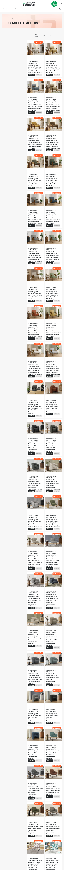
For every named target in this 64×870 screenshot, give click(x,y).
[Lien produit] (35, 58)
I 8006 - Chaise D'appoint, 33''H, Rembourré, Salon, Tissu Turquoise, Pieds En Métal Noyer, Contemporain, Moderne (53, 752)
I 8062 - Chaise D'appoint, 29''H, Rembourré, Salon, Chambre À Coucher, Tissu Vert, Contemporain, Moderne (52, 677)
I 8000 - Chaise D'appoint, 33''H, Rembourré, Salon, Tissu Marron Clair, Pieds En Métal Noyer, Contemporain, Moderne (53, 828)
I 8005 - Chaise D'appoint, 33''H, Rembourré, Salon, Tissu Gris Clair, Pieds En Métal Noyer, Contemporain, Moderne (35, 790)
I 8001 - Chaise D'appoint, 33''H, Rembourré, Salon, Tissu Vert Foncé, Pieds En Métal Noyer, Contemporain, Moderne (35, 828)
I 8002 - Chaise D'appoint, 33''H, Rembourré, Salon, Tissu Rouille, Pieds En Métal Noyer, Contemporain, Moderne (53, 789)
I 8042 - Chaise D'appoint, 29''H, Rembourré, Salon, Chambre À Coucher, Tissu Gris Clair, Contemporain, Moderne (34, 715)
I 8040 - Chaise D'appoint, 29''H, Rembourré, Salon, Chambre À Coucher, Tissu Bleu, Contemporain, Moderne (34, 752)
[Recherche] (60, 9)
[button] (2, 4)
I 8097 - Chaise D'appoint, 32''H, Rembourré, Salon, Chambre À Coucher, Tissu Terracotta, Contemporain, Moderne (52, 406)
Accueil (10, 19)
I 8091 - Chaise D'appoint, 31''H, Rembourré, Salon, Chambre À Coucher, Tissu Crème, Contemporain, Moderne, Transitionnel (53, 483)
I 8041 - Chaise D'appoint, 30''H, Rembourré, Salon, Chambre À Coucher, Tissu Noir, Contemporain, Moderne (52, 715)
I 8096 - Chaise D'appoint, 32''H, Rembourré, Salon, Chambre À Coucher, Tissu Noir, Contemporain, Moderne (34, 445)
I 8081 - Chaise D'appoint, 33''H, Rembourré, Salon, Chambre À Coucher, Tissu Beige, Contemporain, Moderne (34, 637)
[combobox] (32, 9)
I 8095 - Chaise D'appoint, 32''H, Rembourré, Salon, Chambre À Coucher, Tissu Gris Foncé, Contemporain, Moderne (52, 445)
